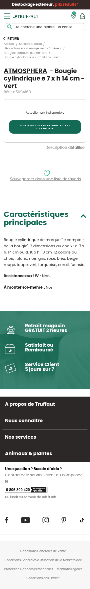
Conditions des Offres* (43, 578)
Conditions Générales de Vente (43, 551)
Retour (13, 38)
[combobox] (45, 27)
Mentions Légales (69, 569)
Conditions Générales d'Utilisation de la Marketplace (43, 560)
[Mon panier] (82, 16)
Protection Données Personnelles (28, 569)
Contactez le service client (30, 475)
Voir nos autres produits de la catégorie (45, 127)
